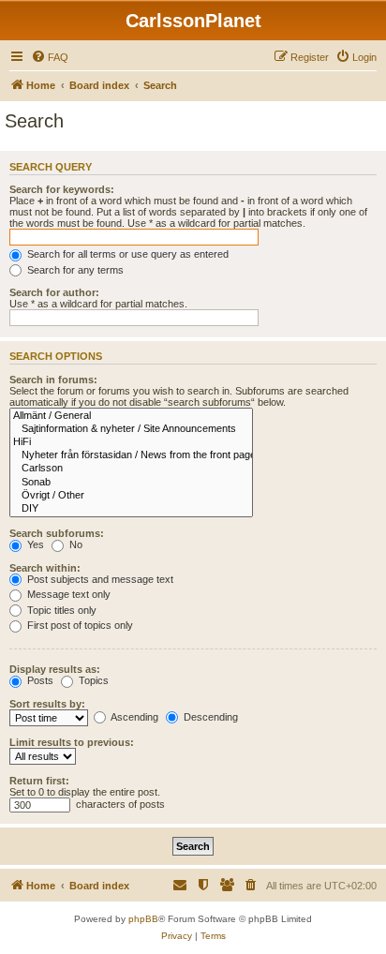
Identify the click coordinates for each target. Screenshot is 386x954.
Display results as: (54, 669)
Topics (92, 680)
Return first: (39, 780)
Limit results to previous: (71, 742)
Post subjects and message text (98, 579)
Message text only (67, 594)
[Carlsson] (131, 468)
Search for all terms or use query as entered (126, 254)
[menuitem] (49, 57)
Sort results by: (47, 703)
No (74, 544)
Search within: (45, 568)
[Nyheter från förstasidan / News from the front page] (131, 455)
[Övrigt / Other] (131, 495)
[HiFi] (131, 442)
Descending (209, 717)
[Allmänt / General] (131, 416)
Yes (34, 544)
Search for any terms (74, 270)
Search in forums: (53, 379)
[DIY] (131, 508)
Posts (38, 680)
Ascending (133, 717)
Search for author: (54, 292)
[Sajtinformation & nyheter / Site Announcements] (131, 429)
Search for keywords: (61, 189)
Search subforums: (56, 533)
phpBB (143, 919)
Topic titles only (60, 610)
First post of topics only (78, 625)
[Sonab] (131, 482)
